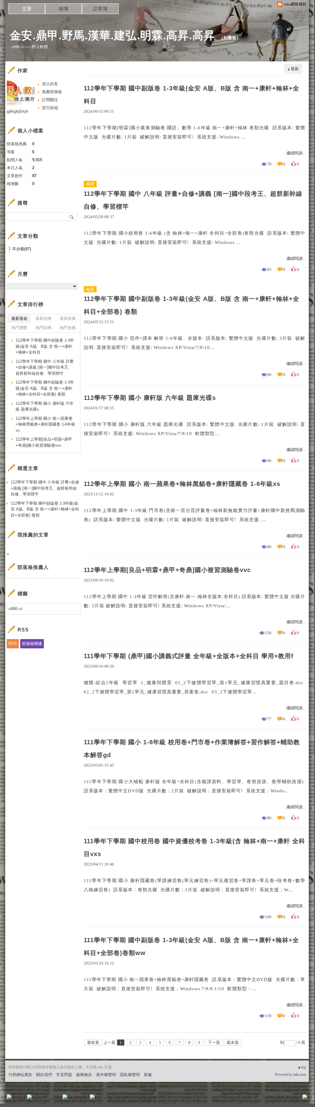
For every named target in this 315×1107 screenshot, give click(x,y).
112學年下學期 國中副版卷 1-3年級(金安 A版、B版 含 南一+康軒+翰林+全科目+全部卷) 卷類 (191, 305)
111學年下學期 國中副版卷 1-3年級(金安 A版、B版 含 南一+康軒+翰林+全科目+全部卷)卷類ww (191, 946)
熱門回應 (44, 327)
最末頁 (233, 1042)
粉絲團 (19, 1099)
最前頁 (93, 1042)
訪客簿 (100, 8)
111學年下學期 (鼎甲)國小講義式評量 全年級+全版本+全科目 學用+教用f (189, 656)
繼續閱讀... (295, 153)
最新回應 (44, 318)
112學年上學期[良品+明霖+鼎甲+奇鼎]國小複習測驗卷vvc (167, 570)
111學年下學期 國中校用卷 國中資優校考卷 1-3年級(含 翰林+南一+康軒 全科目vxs (194, 847)
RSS (13, 643)
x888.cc (16, 608)
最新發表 (19, 318)
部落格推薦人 (33, 567)
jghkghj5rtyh (17, 111)
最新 (295, 68)
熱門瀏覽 (19, 327)
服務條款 (84, 1074)
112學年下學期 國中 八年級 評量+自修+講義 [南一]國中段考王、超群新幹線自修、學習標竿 (193, 200)
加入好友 (50, 84)
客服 (148, 1074)
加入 (277, 1099)
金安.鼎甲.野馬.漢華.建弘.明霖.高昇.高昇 (112, 35)
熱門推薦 (68, 327)
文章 (27, 8)
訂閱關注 (50, 99)
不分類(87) (21, 249)
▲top (302, 1067)
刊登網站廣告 (20, 1074)
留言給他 (50, 107)
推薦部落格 (52, 91)
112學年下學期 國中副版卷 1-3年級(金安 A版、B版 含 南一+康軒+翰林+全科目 (191, 94)
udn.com (299, 1074)
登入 (266, 1099)
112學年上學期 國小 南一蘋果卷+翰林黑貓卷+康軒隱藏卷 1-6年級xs (182, 483)
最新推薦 (68, 318)
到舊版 (230, 38)
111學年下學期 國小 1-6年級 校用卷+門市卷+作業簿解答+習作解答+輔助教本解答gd (192, 748)
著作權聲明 (106, 1074)
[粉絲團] (9, 1096)
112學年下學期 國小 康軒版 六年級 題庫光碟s (150, 397)
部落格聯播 (32, 643)
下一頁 (214, 1042)
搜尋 (72, 216)
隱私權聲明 (130, 1074)
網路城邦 (293, 1099)
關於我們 (44, 1074)
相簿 (63, 8)
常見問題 (64, 1074)
